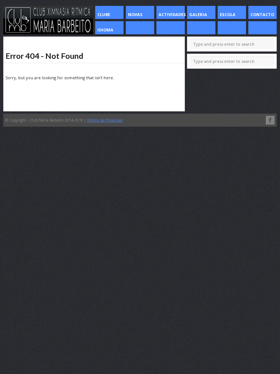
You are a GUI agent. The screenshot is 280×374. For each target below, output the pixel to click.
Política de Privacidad (104, 120)
